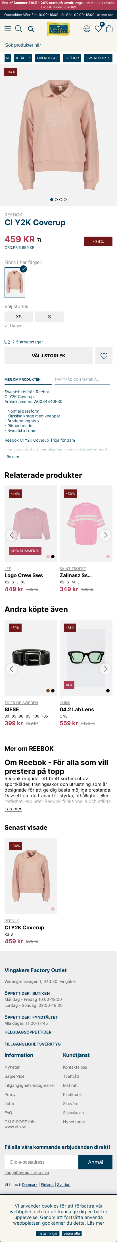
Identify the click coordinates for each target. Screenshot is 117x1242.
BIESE (12, 709)
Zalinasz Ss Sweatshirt (74, 575)
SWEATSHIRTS (98, 58)
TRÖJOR (72, 58)
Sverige (63, 1184)
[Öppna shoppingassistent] (29, 29)
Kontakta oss (75, 1067)
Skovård (71, 1103)
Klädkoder (72, 1094)
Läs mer (95, 1223)
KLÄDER (23, 58)
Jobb (9, 1103)
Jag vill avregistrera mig (27, 1172)
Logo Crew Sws (24, 575)
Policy (10, 1094)
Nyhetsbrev (74, 1121)
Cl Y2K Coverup (24, 928)
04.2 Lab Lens (77, 709)
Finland (47, 1184)
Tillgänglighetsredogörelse (29, 1085)
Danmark (29, 1184)
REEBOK (13, 215)
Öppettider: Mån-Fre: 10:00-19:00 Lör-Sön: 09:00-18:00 (58, 15)
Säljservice (14, 1076)
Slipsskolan (73, 1112)
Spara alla (71, 1233)
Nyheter (12, 1067)
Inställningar (47, 1233)
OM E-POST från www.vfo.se (20, 1124)
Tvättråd (71, 1076)
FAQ (8, 1112)
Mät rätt (70, 1085)
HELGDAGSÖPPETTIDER (28, 1032)
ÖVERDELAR (47, 58)
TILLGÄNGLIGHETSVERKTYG (33, 1044)
